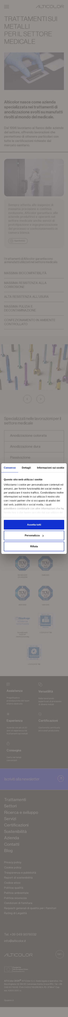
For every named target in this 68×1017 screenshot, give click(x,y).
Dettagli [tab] (26, 467)
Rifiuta (34, 546)
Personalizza (32, 535)
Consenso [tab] (10, 467)
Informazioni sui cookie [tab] (50, 467)
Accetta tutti (34, 524)
